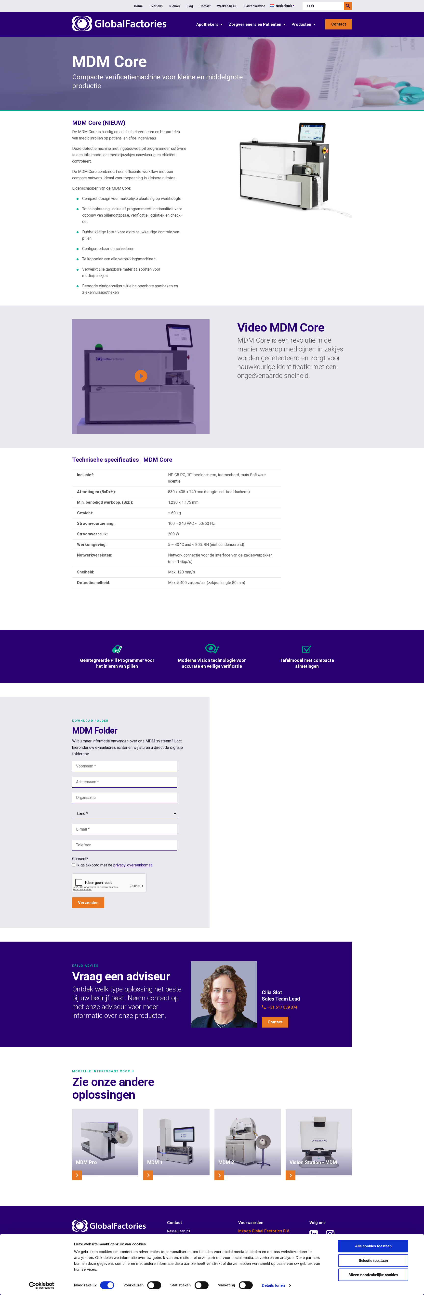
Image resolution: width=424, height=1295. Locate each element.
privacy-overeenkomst (132, 865)
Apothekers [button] (207, 24)
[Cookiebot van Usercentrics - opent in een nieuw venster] (41, 1285)
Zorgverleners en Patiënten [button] (255, 24)
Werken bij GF (227, 6)
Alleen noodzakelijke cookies (373, 1275)
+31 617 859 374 (282, 1007)
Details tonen (273, 1285)
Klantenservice (254, 6)
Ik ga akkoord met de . (114, 865)
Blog (189, 6)
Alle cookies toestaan (373, 1246)
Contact (205, 6)
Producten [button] (301, 24)
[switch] (154, 1285)
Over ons (156, 6)
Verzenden (88, 902)
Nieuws (174, 6)
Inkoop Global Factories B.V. (264, 1231)
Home (138, 6)
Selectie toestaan (373, 1260)
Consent (80, 858)
